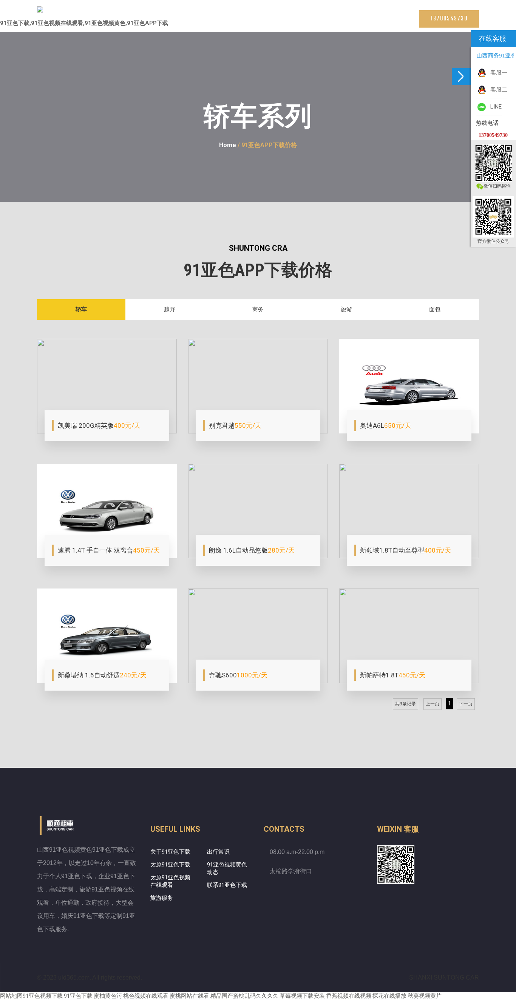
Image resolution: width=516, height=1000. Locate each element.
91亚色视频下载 (43, 995)
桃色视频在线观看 (145, 995)
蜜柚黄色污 (108, 995)
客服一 (497, 72)
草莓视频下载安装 (302, 995)
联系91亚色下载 (378, 22)
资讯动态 (345, 22)
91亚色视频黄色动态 (227, 868)
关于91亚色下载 (170, 851)
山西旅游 (319, 22)
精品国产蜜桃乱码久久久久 (244, 995)
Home (227, 145)
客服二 (497, 89)
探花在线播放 (389, 995)
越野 (169, 309)
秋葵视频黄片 (425, 995)
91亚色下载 (78, 995)
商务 (258, 309)
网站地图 (11, 995)
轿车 (81, 309)
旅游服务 (161, 897)
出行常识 (218, 851)
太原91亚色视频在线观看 (225, 22)
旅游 (346, 309)
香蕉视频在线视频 (348, 995)
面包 (434, 309)
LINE (494, 106)
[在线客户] (461, 76)
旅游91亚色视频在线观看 (278, 22)
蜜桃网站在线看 (189, 995)
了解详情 (73, 426)
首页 (153, 22)
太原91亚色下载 (181, 22)
